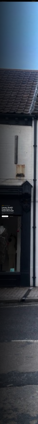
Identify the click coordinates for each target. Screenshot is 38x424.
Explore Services (11, 216)
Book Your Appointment (5, 216)
